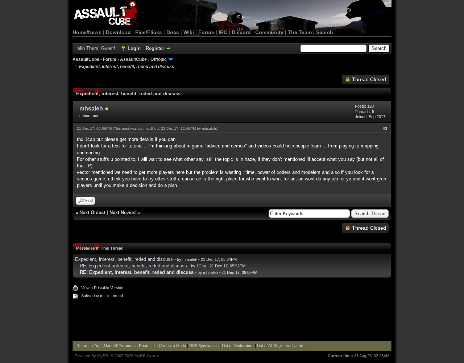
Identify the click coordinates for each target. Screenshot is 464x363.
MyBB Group (146, 356)
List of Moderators (238, 345)
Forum (206, 32)
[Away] (107, 109)
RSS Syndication (204, 345)
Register (155, 48)
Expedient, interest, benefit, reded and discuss (124, 259)
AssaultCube (133, 59)
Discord (241, 32)
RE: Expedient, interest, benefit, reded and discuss (133, 265)
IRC (223, 32)
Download (118, 32)
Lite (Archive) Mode (169, 345)
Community (269, 32)
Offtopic (158, 59)
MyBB (102, 356)
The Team (300, 32)
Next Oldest (92, 212)
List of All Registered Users (280, 345)
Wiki (188, 32)
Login (134, 48)
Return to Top (88, 345)
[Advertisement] (232, 321)
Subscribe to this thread (102, 295)
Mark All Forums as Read (126, 345)
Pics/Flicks (148, 32)
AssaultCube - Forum (94, 59)
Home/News (87, 32)
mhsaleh (91, 108)
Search (324, 32)
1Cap (201, 266)
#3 (385, 128)
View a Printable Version (102, 287)
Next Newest (123, 212)
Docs (172, 32)
